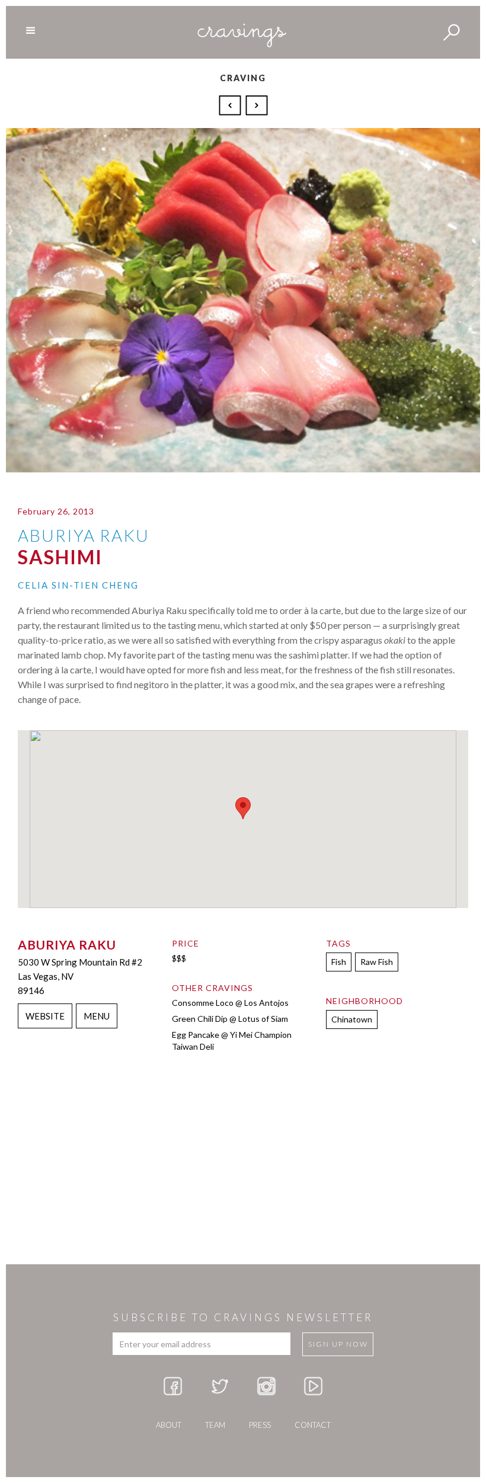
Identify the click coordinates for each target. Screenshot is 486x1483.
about (168, 1425)
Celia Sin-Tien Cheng (78, 585)
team (215, 1425)
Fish (338, 962)
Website (45, 1016)
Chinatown (351, 1019)
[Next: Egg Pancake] (256, 104)
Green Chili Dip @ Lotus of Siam (230, 1019)
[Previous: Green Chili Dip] (231, 104)
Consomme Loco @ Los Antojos (230, 1003)
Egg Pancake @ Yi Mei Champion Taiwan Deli (232, 1040)
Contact (313, 1425)
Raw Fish (376, 962)
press (260, 1425)
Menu (97, 1016)
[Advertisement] (243, 1169)
